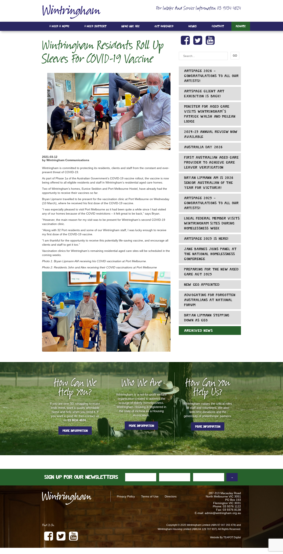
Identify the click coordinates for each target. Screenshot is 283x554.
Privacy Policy (126, 496)
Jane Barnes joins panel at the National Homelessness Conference (210, 254)
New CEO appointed (202, 284)
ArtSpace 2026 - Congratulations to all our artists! (211, 76)
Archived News (198, 330)
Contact (218, 26)
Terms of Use (149, 496)
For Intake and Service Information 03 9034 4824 (198, 8)
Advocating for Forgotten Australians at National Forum (209, 300)
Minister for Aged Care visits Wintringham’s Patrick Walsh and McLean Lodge (209, 114)
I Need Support (96, 26)
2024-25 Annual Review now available (211, 134)
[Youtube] (211, 40)
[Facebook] (186, 40)
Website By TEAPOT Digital (225, 537)
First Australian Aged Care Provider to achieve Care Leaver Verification (211, 162)
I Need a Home (60, 26)
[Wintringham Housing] (71, 11)
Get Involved (164, 26)
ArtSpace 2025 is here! (206, 238)
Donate (241, 26)
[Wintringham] (73, 498)
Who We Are (130, 26)
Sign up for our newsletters (81, 477)
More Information (75, 430)
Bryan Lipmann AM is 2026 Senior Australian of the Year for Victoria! (208, 182)
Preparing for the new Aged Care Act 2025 (211, 271)
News (192, 26)
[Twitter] (198, 40)
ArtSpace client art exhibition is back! (204, 93)
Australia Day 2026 (203, 147)
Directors (171, 496)
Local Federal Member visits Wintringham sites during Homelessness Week (212, 223)
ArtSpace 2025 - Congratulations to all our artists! (211, 203)
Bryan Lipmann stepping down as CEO (207, 317)
